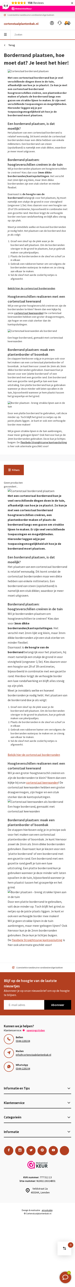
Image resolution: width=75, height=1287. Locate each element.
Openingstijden (36, 1030)
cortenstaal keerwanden (28, 313)
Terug (11, 45)
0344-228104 (23, 1041)
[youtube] (53, 1150)
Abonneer (57, 1005)
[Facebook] (8, 1150)
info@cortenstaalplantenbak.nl (33, 1054)
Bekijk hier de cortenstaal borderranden (31, 288)
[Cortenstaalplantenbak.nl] (19, 24)
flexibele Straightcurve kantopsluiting (43, 442)
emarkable (47, 1210)
